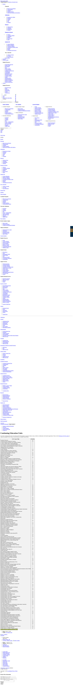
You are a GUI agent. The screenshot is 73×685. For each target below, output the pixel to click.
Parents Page (7, 57)
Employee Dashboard (9, 80)
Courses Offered (6, 428)
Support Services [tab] (3, 373)
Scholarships (5, 162)
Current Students (36, 104)
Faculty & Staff (5, 60)
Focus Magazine (10, 56)
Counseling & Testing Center (12, 47)
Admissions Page (6, 321)
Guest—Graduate (8, 122)
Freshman (9, 18)
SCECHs (4, 427)
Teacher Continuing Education (8, 426)
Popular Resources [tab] (3, 383)
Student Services (6, 356)
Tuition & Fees (10, 26)
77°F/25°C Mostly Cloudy (8, 640)
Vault (36, 118)
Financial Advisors (21, 109)
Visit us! (8, 34)
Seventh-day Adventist (5, 667)
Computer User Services (9, 70)
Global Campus (5, 367)
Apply (5, 94)
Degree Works (37, 120)
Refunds (49, 124)
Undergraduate (10, 9)
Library (6, 76)
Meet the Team (5, 336)
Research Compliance (7, 398)
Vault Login (5, 661)
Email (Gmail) (7, 65)
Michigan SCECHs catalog (64, 435)
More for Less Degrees (11, 8)
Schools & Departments (7, 371)
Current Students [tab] (3, 235)
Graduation (9, 36)
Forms (49, 125)
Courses (4, 355)
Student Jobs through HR (7, 409)
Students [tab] (2, 192)
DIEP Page (5, 347)
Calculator (9, 27)
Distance (6, 111)
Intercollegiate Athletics (7, 412)
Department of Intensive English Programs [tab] (8, 345)
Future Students (6, 104)
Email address (2, 677)
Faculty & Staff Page (9, 82)
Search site (2, 102)
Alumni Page (7, 92)
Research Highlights (6, 395)
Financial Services (21, 116)
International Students (7, 327)
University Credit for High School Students (10, 335)
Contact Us (5, 430)
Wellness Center (38, 113)
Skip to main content (4, 0)
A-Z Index (5, 659)
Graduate (9, 10)
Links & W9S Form (6, 429)
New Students (18, 104)
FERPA (8, 37)
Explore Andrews (10, 11)
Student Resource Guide (22, 114)
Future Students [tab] (3, 194)
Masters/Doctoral (6, 341)
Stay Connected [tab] (3, 184)
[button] (11, 97)
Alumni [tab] (1, 306)
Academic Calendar (10, 35)
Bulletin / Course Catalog (7, 385)
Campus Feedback (6, 665)
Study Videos (20, 118)
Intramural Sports (6, 413)
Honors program (6, 380)
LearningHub (7, 72)
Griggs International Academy (8, 370)
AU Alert (9, 55)
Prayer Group (9, 38)
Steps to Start (20, 108)
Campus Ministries (10, 44)
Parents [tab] (1, 139)
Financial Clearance (51, 122)
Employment (5, 662)
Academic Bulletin (8, 75)
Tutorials (8, 30)
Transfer (8, 19)
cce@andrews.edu (9, 632)
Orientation (20, 115)
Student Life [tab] (2, 174)
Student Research (6, 396)
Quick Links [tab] (2, 135)
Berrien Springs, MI (6, 639)
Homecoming (7, 90)
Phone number (3, 679)
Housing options (6, 405)
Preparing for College (11, 17)
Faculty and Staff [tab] (3, 283)
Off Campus (5, 368)
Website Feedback (6, 646)
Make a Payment (51, 123)
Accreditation (9, 671)
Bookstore (4, 657)
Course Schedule (8, 69)
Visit (3, 95)
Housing (8, 48)
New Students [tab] (3, 218)
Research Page (5, 400)
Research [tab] (2, 392)
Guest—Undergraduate (9, 121)
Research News (5, 394)
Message (2, 681)
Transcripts (7, 89)
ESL (8, 21)
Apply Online (5, 663)
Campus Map (5, 651)
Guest (8, 20)
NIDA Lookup (7, 68)
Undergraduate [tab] (3, 329)
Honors (8, 49)
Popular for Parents (9, 32)
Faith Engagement (51, 108)
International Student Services (53, 116)
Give (4, 96)
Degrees (4, 354)
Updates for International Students (24, 110)
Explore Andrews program (7, 377)
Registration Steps (21, 117)
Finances (6, 24)
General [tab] (1, 319)
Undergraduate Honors (9, 113)
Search (2, 129)
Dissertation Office (6, 378)
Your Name (2, 676)
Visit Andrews (5, 664)
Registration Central (8, 73)
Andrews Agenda (10, 54)
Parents (4, 4)
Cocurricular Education (39, 112)
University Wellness (10, 46)
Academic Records (51, 109)
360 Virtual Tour (8, 123)
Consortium (5, 369)
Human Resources (8, 79)
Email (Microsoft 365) (9, 64)
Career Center (50, 113)
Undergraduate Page (6, 331)
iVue (6, 67)
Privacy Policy (15, 671)
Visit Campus (5, 326)
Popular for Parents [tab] (3, 165)
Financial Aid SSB (38, 122)
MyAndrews (7, 66)
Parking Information (6, 652)
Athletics (4, 656)
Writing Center (5, 379)
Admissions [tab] (2, 149)
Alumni (4, 83)
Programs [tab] (2, 141)
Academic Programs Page (7, 363)
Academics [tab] (2, 359)
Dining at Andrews (10, 45)
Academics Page (6, 390)
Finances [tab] (2, 158)
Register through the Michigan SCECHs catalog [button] (9, 629)
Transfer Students (6, 333)
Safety (8, 39)
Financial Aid (5, 324)
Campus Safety (51, 115)
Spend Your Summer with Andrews (13, 12)
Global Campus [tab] (3, 351)
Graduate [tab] (2, 338)
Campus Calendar (6, 414)
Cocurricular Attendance (39, 124)
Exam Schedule (37, 109)
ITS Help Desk (51, 117)
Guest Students (5, 334)
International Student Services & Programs (10, 408)
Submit (2, 682)
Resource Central (8, 74)
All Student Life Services (11, 50)
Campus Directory (6, 653)
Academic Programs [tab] (4, 361)
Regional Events (8, 87)
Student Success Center (52, 112)
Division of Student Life (7, 417)
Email (6, 88)
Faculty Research (6, 397)
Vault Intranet (7, 71)
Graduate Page (5, 340)
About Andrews (3, 419)
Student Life (7, 41)
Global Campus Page (6, 353)
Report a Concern (8, 81)
